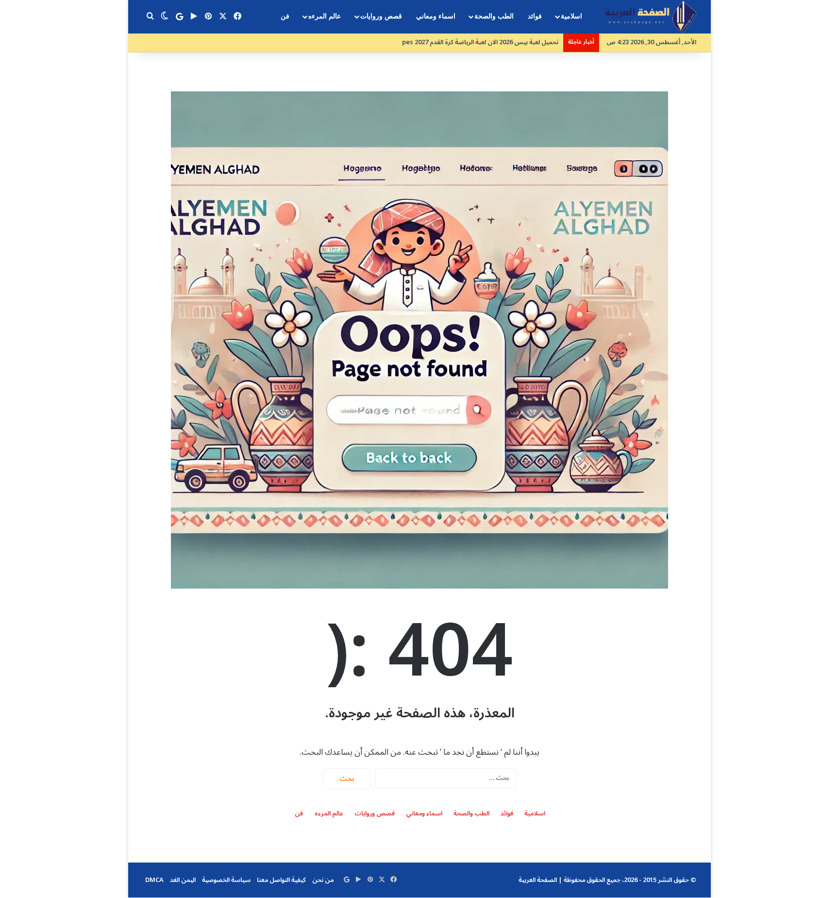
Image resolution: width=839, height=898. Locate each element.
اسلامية (571, 16)
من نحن (323, 880)
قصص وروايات (381, 16)
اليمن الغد (183, 880)
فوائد (535, 16)
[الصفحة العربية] (650, 17)
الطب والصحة (494, 16)
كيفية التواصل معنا (281, 880)
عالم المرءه (324, 16)
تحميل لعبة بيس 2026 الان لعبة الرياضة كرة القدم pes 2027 (471, 42)
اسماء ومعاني (435, 16)
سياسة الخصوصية (226, 880)
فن (285, 16)
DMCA (154, 880)
